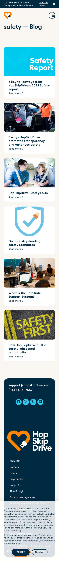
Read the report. (43, 4)
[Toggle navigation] (52, 15)
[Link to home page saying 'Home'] (8, 15)
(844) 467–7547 (20, 390)
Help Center (16, 479)
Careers (14, 467)
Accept (21, 552)
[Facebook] (18, 402)
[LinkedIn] (40, 402)
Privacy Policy (14, 530)
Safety (13, 473)
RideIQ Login (17, 491)
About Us (15, 461)
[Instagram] (25, 402)
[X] (33, 402)
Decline (39, 552)
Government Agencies (22, 497)
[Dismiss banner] (53, 4)
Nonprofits (16, 485)
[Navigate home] (29, 441)
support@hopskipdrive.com (29, 385)
